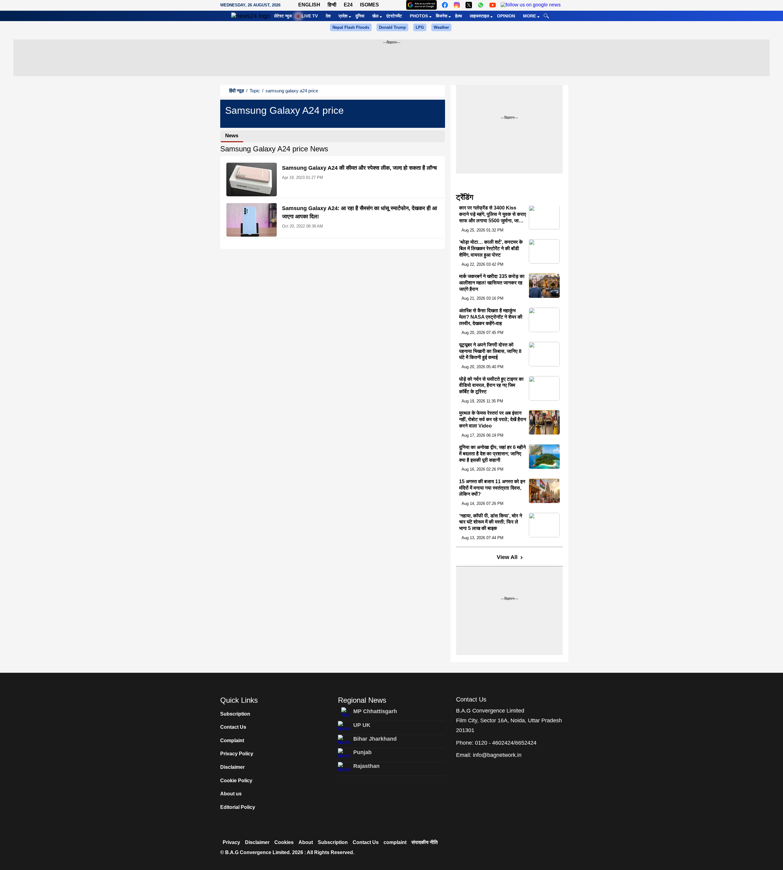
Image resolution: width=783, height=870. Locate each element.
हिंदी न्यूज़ (236, 90)
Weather (441, 27)
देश (328, 15)
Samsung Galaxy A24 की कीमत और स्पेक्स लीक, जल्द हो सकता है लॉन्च (359, 168)
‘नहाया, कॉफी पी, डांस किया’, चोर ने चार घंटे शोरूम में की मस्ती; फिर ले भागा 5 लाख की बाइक (490, 522)
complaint (395, 842)
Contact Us (233, 727)
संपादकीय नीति (424, 842)
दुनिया (359, 15)
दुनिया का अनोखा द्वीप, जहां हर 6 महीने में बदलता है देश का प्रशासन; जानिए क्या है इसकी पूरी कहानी (492, 454)
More (529, 15)
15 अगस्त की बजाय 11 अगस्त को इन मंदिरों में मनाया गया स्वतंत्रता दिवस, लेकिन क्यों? (492, 488)
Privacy (231, 842)
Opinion (506, 15)
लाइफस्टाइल (479, 15)
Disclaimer (232, 767)
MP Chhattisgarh (375, 711)
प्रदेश (343, 15)
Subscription (235, 713)
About (306, 842)
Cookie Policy (236, 780)
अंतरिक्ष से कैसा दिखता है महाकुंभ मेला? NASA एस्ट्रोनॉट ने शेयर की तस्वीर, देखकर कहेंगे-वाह (490, 317)
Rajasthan (366, 766)
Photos (419, 15)
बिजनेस (441, 15)
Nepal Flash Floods (350, 27)
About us (231, 793)
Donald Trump (392, 27)
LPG (420, 27)
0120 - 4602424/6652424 (505, 743)
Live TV (310, 15)
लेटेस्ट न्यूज (283, 15)
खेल (375, 15)
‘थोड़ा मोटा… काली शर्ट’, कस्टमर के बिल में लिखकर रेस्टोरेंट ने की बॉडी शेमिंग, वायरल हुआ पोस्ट (491, 248)
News (231, 136)
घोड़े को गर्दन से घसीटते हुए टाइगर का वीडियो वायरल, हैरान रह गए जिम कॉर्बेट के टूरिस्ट (491, 385)
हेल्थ (458, 15)
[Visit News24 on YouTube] (492, 5)
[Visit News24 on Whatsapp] (480, 5)
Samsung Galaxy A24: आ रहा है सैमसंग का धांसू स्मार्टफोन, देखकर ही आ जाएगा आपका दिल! (359, 212)
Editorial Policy (237, 807)
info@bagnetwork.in (497, 755)
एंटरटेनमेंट (394, 15)
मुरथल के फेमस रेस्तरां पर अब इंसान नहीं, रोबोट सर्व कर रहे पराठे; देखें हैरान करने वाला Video (492, 419)
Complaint (232, 740)
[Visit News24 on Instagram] (457, 5)
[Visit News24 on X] (469, 5)
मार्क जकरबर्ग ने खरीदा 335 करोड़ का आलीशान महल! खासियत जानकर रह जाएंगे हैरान (492, 283)
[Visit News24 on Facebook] (445, 5)
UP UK (361, 725)
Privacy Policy (236, 753)
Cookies (284, 842)
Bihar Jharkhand (375, 739)
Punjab (362, 752)
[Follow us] (531, 5)
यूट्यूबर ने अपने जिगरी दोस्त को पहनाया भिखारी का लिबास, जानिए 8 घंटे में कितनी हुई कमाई (490, 351)
